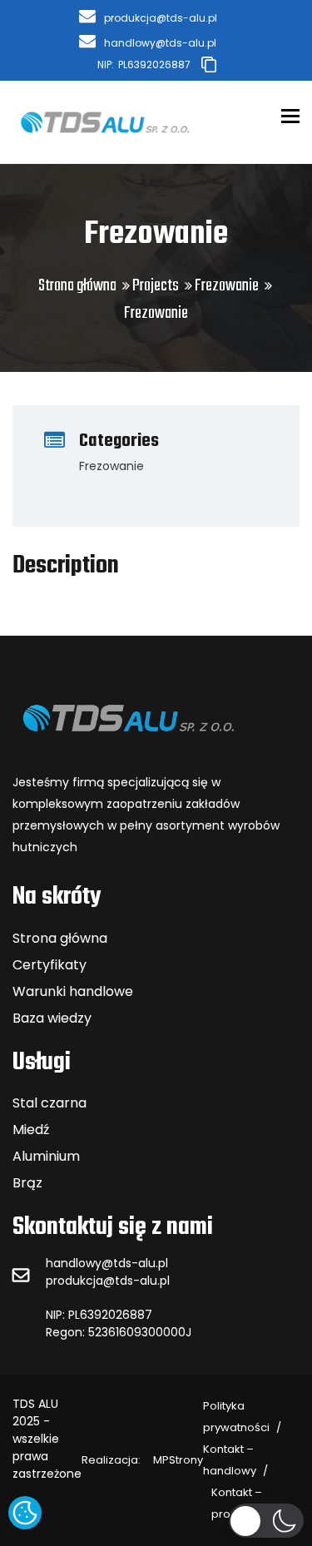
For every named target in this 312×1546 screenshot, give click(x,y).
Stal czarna (49, 1102)
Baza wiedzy (52, 1018)
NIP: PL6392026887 (99, 1314)
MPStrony (142, 1460)
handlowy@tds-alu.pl (107, 1263)
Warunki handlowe (72, 991)
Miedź (30, 1129)
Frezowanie (227, 286)
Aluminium (46, 1156)
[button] (266, 1521)
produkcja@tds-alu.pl (108, 1280)
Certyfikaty (49, 964)
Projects (155, 286)
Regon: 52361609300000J (118, 1332)
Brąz (27, 1182)
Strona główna (77, 286)
